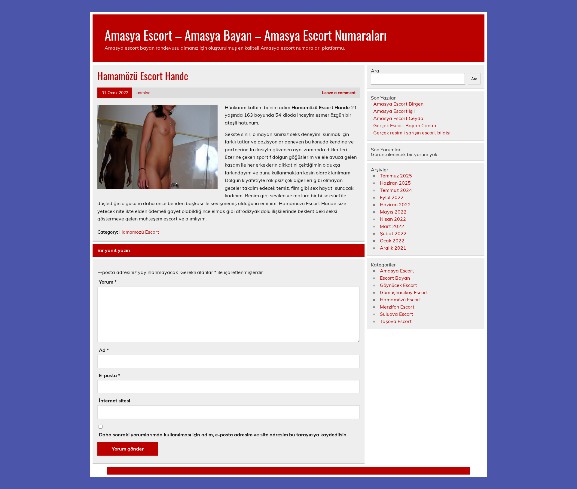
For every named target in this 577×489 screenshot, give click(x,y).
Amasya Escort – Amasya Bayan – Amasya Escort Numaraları (246, 34)
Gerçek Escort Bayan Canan (404, 125)
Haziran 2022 (395, 204)
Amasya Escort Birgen (398, 104)
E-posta (109, 375)
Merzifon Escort (397, 307)
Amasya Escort (397, 271)
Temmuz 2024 (396, 190)
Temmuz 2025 (396, 176)
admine (143, 92)
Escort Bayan (395, 278)
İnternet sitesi (114, 400)
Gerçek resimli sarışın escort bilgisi (411, 133)
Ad (104, 350)
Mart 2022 (392, 226)
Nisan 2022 (393, 219)
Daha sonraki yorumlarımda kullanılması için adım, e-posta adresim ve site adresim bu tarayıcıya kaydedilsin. (223, 434)
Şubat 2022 (393, 233)
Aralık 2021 (393, 248)
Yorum (108, 281)
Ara (375, 71)
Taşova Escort (396, 321)
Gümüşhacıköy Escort (404, 292)
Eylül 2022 (392, 197)
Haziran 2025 (395, 183)
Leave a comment (339, 92)
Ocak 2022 (392, 241)
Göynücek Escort (398, 285)
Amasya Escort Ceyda (398, 118)
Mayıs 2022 (393, 212)
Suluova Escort (396, 314)
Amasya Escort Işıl (394, 111)
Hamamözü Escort (139, 232)
